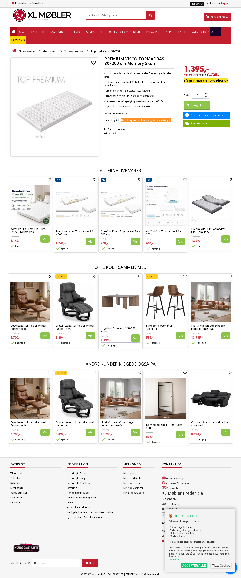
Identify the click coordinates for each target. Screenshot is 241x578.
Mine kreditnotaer (133, 478)
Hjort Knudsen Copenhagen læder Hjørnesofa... (208, 327)
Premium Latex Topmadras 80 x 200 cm (74, 233)
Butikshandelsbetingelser (81, 497)
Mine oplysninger (133, 487)
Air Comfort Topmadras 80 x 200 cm (163, 233)
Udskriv (112, 133)
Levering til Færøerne (79, 473)
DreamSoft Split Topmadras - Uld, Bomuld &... (209, 230)
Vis (45, 239)
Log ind (225, 3)
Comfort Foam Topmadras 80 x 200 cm (120, 233)
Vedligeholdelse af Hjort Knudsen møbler (90, 512)
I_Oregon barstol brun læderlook (159, 327)
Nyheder (15, 483)
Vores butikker (18, 492)
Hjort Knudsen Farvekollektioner (85, 517)
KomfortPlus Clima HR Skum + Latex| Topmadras (29, 230)
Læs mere (174, 559)
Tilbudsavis (16, 473)
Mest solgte (17, 487)
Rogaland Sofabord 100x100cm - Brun (120, 329)
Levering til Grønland (79, 483)
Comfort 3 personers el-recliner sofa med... (210, 423)
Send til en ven (117, 129)
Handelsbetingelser (78, 492)
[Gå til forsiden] (14, 50)
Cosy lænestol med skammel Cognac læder (28, 327)
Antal (187, 95)
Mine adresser (131, 483)
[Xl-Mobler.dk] (45, 15)
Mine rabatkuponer (134, 492)
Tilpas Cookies (221, 565)
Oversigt (15, 502)
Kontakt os (21, 3)
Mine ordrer (130, 473)
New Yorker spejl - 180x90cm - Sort (165, 426)
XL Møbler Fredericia (78, 507)
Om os (70, 502)
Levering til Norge (77, 478)
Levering (72, 487)
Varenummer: (112, 113)
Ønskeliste (37, 3)
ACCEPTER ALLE (194, 565)
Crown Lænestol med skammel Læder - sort (75, 327)
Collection (15, 478)
